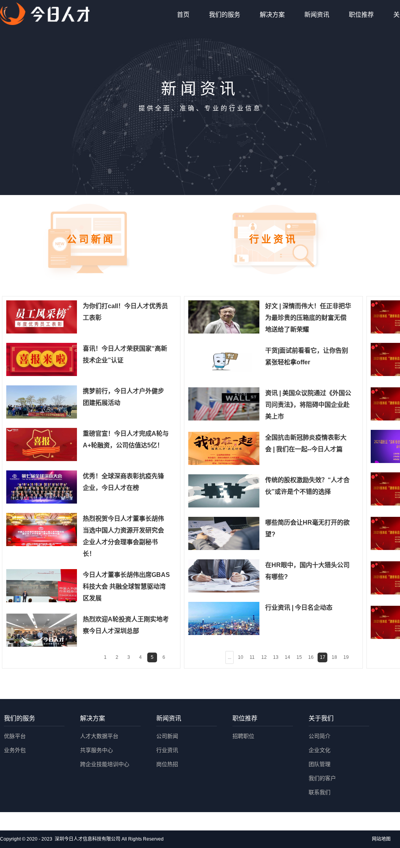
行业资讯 (167, 750)
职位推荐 (361, 14)
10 (240, 657)
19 (346, 657)
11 (252, 657)
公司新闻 (167, 736)
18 (334, 657)
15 (299, 657)
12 (264, 657)
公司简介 (319, 736)
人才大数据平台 (99, 736)
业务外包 (15, 750)
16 (311, 657)
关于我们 (321, 718)
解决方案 (272, 14)
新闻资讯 (316, 14)
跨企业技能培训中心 (104, 764)
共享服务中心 (96, 750)
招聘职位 (243, 736)
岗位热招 (167, 764)
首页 (183, 14)
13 (276, 657)
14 (287, 657)
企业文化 (319, 750)
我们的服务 (224, 14)
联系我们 (319, 792)
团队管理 (319, 764)
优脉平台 (15, 736)
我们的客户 (322, 778)
